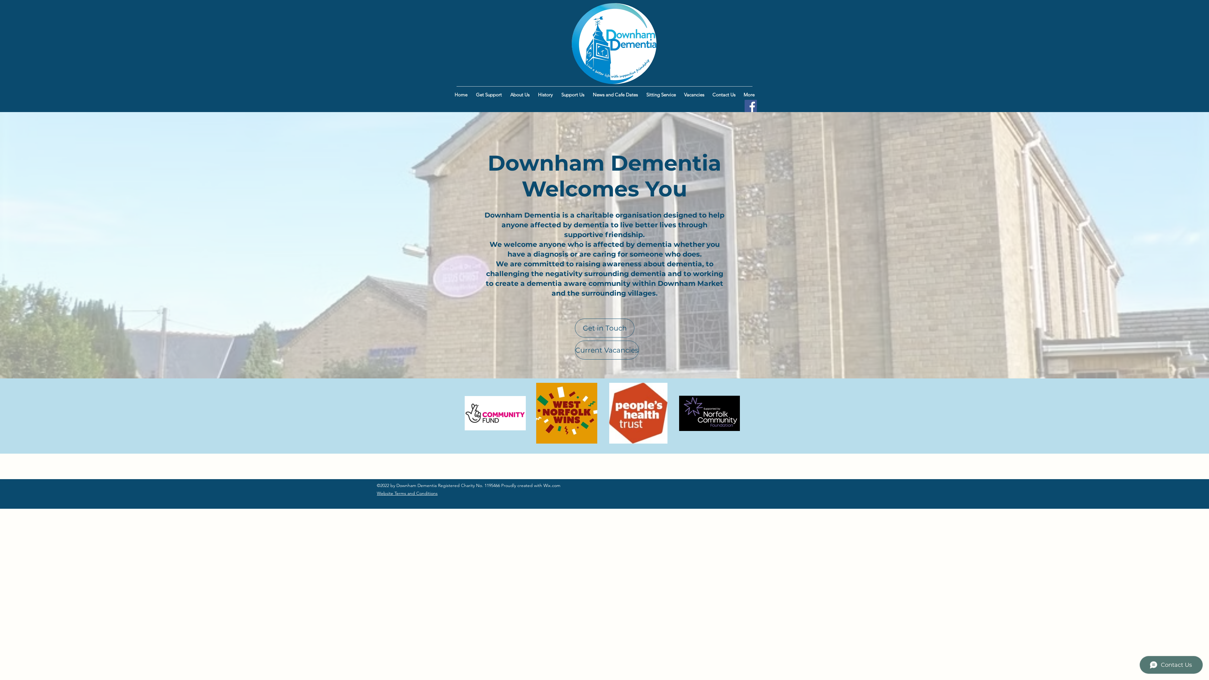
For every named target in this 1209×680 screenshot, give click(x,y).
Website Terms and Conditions (407, 493)
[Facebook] (751, 106)
